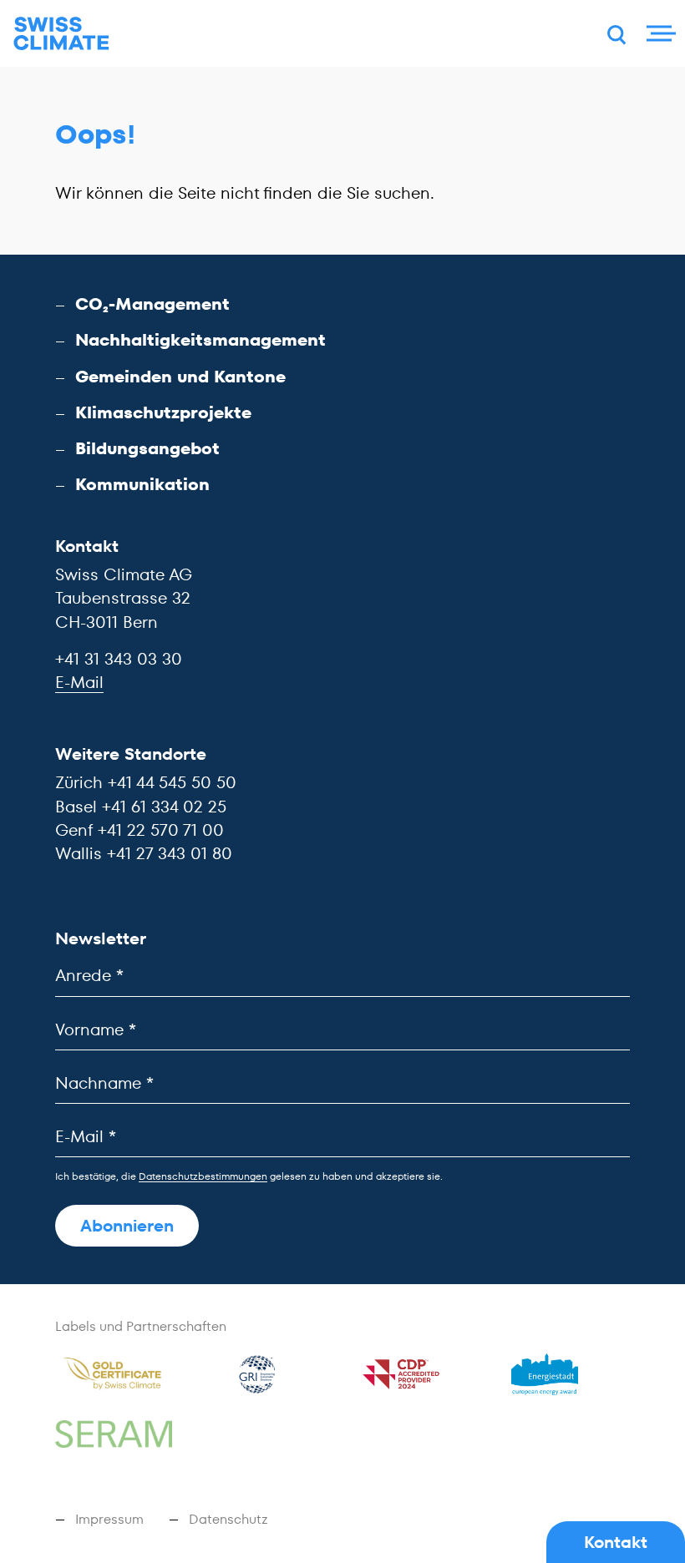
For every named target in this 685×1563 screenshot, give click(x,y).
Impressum (109, 1519)
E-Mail (79, 682)
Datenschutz (228, 1519)
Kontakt (615, 1542)
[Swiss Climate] (61, 34)
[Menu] (659, 33)
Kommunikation (142, 484)
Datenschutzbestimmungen (203, 1176)
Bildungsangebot (147, 448)
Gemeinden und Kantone (180, 376)
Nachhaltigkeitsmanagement (200, 340)
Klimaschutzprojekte (163, 412)
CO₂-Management (152, 304)
